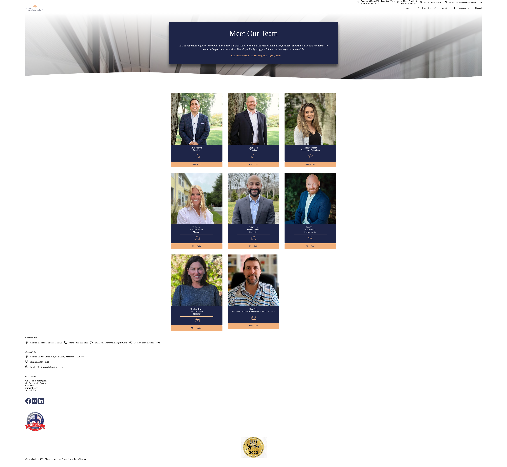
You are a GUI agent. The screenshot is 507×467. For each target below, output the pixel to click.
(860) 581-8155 (436, 2)
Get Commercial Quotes (35, 383)
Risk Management (461, 8)
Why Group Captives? (426, 8)
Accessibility (30, 390)
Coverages (444, 8)
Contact (478, 8)
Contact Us (30, 385)
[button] (196, 164)
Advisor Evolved (79, 459)
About (409, 8)
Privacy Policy (31, 388)
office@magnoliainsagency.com (468, 2)
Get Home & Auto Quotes (36, 381)
